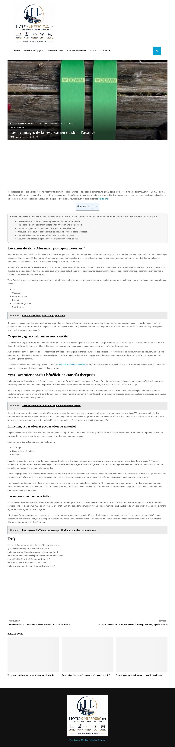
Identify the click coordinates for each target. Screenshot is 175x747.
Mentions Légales (89, 740)
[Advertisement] (111, 23)
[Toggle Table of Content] (93, 206)
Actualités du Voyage (32, 51)
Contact (106, 51)
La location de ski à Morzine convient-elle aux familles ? (33, 552)
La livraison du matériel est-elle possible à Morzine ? (31, 566)
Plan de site (74, 740)
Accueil (17, 51)
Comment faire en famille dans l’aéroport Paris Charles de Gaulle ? (39, 624)
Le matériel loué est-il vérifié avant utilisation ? (29, 559)
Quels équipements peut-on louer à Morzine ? (28, 548)
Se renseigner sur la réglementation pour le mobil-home (139, 675)
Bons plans (94, 51)
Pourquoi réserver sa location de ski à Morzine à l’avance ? (34, 545)
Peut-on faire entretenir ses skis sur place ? (27, 562)
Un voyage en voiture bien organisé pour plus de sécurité (31, 675)
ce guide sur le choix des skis (72, 364)
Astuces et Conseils (55, 51)
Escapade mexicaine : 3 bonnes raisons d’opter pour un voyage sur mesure (133, 624)
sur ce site (103, 199)
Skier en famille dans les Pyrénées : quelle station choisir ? (86, 675)
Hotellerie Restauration (76, 51)
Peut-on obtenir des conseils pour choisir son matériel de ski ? (36, 555)
